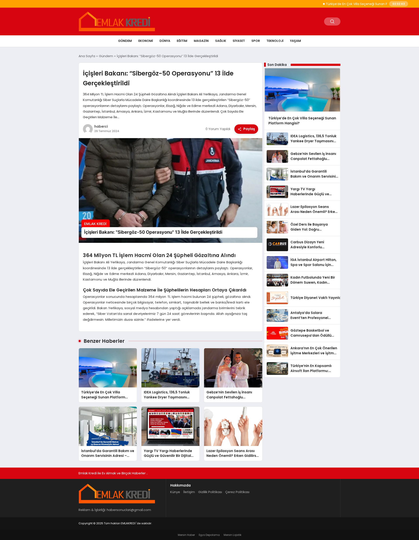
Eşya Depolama (209, 535)
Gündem (125, 41)
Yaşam (295, 41)
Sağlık (220, 41)
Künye (175, 492)
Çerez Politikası (237, 492)
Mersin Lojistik (232, 535)
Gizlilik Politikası (210, 492)
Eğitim (182, 41)
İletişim (189, 492)
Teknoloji (274, 41)
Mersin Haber (186, 535)
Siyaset (239, 41)
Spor (255, 41)
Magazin (201, 41)
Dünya (165, 41)
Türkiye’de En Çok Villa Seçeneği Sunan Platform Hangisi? (354, 4)
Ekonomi (145, 41)
